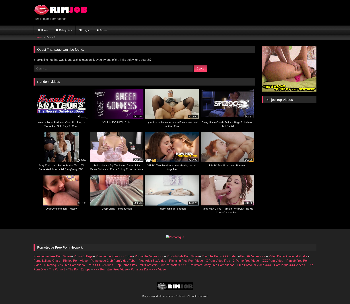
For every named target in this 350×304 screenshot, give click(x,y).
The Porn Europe (79, 269)
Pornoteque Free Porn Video (52, 256)
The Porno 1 (57, 269)
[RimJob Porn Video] (61, 10)
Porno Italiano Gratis (47, 260)
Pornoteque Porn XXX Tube (114, 256)
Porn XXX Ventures (100, 265)
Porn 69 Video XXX (253, 256)
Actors (103, 30)
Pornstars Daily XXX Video (148, 269)
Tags (86, 30)
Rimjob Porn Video (75, 260)
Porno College (83, 256)
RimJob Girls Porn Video (183, 256)
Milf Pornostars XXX (174, 265)
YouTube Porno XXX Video (219, 256)
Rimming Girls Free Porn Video (64, 265)
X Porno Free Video (246, 260)
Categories (65, 30)
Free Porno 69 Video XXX (254, 265)
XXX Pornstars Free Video (111, 269)
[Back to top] (339, 293)
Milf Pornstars (149, 265)
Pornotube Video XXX (149, 256)
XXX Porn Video (272, 260)
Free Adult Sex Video (152, 260)
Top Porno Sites (126, 265)
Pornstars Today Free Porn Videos (212, 265)
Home (44, 30)
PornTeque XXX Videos (289, 265)
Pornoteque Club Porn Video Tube (113, 260)
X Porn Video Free (218, 260)
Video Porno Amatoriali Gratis (288, 256)
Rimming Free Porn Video (186, 260)
